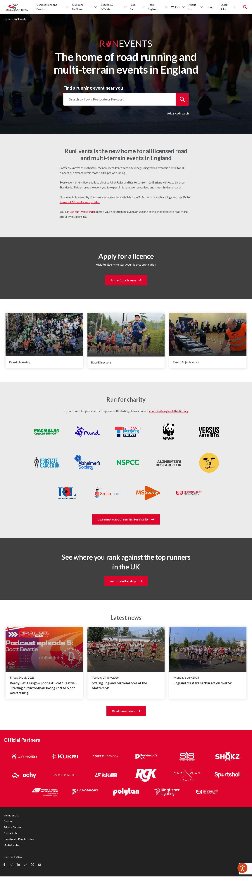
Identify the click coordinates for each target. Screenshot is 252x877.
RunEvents (20, 19)
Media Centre (12, 844)
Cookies (8, 821)
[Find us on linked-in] (18, 865)
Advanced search (178, 113)
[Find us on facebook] (4, 865)
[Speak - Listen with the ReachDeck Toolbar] (242, 868)
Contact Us (10, 833)
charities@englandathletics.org (169, 411)
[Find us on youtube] (39, 865)
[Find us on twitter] (32, 865)
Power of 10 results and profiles (80, 202)
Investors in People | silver (19, 839)
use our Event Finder (82, 211)
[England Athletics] (17, 7)
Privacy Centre (12, 827)
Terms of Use (11, 815)
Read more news (123, 711)
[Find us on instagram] (11, 865)
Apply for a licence (123, 280)
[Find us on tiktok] (25, 865)
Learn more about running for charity (123, 519)
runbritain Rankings (123, 581)
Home (7, 19)
